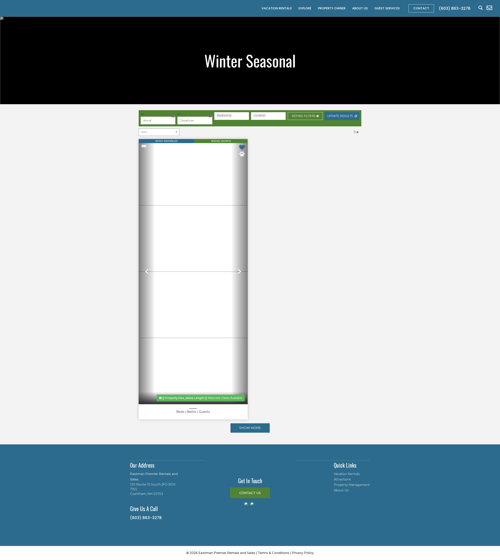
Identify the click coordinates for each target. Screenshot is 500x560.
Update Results (340, 116)
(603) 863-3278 (146, 517)
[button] (305, 116)
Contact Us (250, 493)
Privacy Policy (303, 553)
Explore (304, 8)
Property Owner (332, 8)
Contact (421, 8)
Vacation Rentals (277, 8)
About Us (360, 8)
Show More (250, 428)
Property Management (352, 485)
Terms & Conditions (273, 553)
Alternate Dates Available (202, 398)
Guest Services (387, 8)
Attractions (342, 479)
